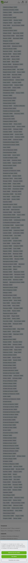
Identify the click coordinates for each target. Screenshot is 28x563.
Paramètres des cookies (14, 560)
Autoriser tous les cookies (14, 552)
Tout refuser (14, 556)
